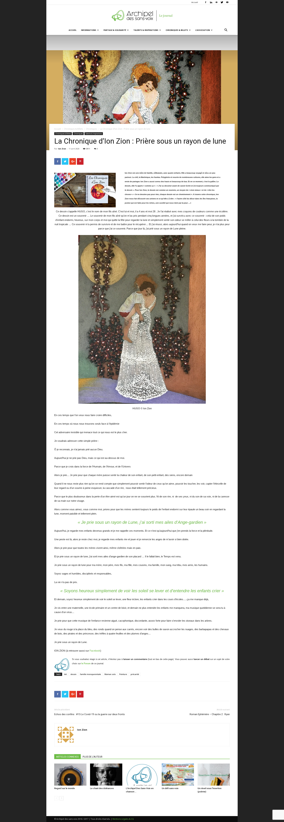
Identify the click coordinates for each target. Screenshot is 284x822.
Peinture (123, 674)
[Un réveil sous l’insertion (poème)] (214, 775)
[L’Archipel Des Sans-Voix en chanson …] (142, 775)
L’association (202, 30)
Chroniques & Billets (177, 30)
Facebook (95, 650)
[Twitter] (221, 2)
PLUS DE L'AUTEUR (92, 756)
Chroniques (91, 128)
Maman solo (110, 674)
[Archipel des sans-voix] (142, 15)
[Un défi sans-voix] (178, 775)
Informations (88, 30)
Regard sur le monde (64, 788)
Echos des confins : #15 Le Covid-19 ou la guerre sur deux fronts (89, 714)
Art (65, 674)
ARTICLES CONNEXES (67, 756)
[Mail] (216, 2)
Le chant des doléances (102, 788)
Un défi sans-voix (170, 788)
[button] (226, 30)
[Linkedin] (211, 2)
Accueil (194, 2)
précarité (135, 674)
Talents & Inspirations (145, 30)
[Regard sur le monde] (70, 775)
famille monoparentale (90, 674)
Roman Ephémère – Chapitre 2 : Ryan (210, 714)
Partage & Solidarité (115, 30)
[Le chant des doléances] (106, 775)
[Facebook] (205, 2)
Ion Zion (62, 148)
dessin (73, 674)
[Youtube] (227, 2)
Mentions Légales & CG (123, 819)
